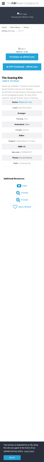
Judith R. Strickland (10, 81)
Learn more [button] (29, 451)
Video (24, 186)
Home (4, 27)
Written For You (8, 31)
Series (26, 27)
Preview (24, 193)
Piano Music (15, 27)
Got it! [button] (12, 458)
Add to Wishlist (24, 207)
